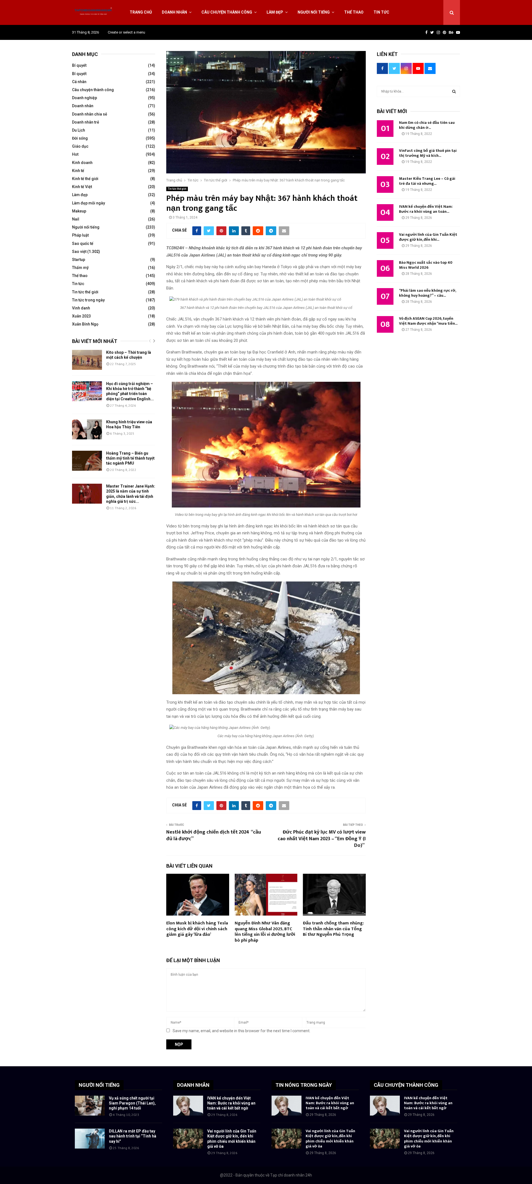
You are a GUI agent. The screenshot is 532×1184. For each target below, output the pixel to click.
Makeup (79, 211)
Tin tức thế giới (177, 188)
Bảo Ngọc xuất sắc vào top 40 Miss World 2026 (425, 265)
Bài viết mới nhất (94, 341)
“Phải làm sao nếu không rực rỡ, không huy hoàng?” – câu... (427, 293)
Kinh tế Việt (82, 186)
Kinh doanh (82, 162)
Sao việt (79, 251)
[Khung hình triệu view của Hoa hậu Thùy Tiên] (87, 429)
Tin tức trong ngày (88, 300)
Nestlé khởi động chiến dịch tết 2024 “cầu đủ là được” (213, 835)
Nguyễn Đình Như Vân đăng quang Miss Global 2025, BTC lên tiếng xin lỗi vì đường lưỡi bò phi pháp (265, 931)
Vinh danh (81, 308)
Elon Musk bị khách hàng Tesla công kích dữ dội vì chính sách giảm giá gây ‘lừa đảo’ (197, 929)
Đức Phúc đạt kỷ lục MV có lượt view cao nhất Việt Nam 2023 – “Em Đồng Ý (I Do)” (322, 839)
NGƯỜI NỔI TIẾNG (99, 1085)
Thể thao (354, 12)
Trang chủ (141, 12)
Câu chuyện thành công (226, 12)
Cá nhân (79, 82)
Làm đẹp (275, 12)
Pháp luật (80, 235)
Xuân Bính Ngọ (85, 324)
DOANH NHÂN (193, 1085)
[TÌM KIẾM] (454, 91)
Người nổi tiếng (314, 12)
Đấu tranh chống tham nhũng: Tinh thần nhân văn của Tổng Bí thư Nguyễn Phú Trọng (333, 929)
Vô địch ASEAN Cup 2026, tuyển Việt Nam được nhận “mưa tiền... (428, 321)
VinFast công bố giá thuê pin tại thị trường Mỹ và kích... (428, 153)
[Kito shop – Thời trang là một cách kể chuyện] (87, 360)
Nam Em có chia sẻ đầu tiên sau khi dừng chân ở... (427, 125)
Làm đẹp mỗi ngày (88, 203)
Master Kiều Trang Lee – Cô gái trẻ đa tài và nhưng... (427, 181)
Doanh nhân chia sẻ (89, 114)
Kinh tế (78, 170)
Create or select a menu (126, 32)
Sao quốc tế (82, 243)
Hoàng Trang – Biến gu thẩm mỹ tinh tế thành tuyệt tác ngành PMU (130, 458)
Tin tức (381, 12)
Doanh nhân (174, 12)
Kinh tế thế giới (85, 178)
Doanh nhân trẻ (85, 122)
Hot (75, 154)
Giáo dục (80, 146)
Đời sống (80, 138)
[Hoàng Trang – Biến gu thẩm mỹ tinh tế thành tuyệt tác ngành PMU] (87, 461)
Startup (78, 259)
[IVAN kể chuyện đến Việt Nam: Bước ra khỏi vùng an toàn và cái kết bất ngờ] (188, 1106)
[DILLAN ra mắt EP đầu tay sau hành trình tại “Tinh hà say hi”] (90, 1139)
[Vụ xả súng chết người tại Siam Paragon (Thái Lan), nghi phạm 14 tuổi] (90, 1106)
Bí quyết (79, 65)
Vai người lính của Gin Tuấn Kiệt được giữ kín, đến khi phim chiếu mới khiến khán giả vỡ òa (330, 1138)
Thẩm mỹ (80, 267)
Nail (75, 219)
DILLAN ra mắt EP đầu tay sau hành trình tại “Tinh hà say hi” (132, 1136)
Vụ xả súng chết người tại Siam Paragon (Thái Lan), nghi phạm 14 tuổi (132, 1103)
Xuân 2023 (81, 316)
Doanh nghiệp (84, 98)
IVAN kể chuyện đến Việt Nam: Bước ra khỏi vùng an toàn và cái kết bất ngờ (231, 1103)
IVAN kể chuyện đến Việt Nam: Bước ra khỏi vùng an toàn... (426, 209)
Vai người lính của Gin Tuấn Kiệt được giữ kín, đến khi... (428, 237)
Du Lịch (78, 130)
